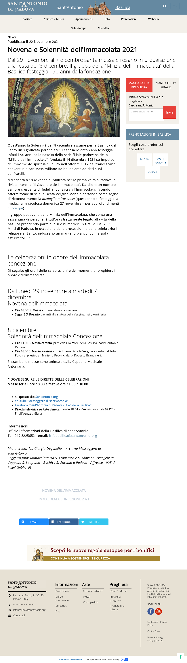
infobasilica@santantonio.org (73, 435)
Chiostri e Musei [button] (54, 19)
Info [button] (107, 19)
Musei (86, 596)
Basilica (122, 7)
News (12, 37)
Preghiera (119, 584)
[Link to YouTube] (158, 611)
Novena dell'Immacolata (64, 490)
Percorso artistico (93, 591)
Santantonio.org (46, 397)
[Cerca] (164, 6)
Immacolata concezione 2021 (64, 499)
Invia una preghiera (115, 598)
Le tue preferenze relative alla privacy (102, 659)
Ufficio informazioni (62, 598)
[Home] (29, 7)
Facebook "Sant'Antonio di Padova (39, 405)
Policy (150, 640)
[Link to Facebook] (150, 611)
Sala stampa (78, 28)
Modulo (159, 640)
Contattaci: (152, 621)
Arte (86, 584)
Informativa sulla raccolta (70, 659)
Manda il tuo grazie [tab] (166, 85)
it (174, 6)
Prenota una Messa (117, 607)
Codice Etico (153, 631)
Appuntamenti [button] (84, 19)
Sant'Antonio (70, 7)
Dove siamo (62, 591)
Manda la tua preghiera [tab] (139, 85)
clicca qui (15, 208)
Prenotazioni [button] (129, 19)
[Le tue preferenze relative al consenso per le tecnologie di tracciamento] (180, 656)
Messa (144, 159)
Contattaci (104, 28)
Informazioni (66, 584)
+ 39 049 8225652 (23, 604)
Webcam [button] (153, 19)
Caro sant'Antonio (141, 105)
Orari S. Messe (118, 591)
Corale (152, 171)
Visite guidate (160, 160)
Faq (58, 611)
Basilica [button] (27, 19)
